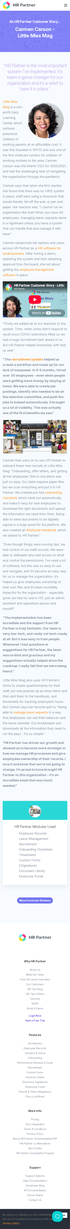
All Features (35, 1043)
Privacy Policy (35, 1133)
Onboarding (35, 1057)
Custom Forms (35, 1072)
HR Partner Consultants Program (35, 1153)
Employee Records (35, 1048)
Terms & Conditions (35, 1129)
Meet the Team (35, 974)
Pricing (35, 1119)
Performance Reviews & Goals (35, 1062)
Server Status (35, 1195)
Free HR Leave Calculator (35, 979)
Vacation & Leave (35, 1053)
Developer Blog (35, 1185)
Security (35, 998)
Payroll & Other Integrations (35, 1091)
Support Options (35, 1175)
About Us (35, 969)
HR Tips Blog (35, 989)
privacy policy (11, 1223)
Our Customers (35, 984)
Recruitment (35, 1067)
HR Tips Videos (35, 993)
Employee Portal (35, 1086)
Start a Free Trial (35, 1020)
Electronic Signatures (35, 1082)
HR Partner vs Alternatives (35, 1143)
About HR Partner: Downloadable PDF (35, 1138)
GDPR (35, 1003)
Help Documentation (35, 1180)
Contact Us (35, 1199)
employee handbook (41, 530)
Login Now (35, 1015)
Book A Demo (35, 1008)
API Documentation (35, 1190)
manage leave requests (31, 712)
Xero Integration (35, 1124)
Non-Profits (35, 1148)
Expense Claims (35, 1077)
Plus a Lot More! (35, 1096)
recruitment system (27, 359)
